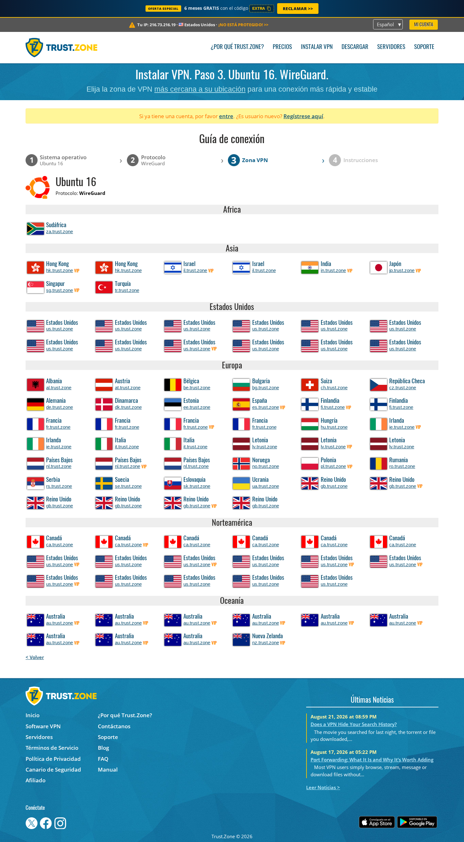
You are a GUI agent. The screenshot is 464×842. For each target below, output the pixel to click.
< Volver (35, 657)
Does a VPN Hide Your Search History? (354, 724)
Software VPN (43, 726)
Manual (108, 769)
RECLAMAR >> (298, 8)
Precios (282, 47)
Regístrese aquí (303, 116)
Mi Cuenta (423, 24)
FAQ (103, 758)
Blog (103, 747)
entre (226, 116)
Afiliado (35, 780)
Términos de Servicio (52, 747)
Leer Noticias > (323, 787)
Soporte (424, 47)
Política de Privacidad (53, 758)
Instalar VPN (317, 47)
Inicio (32, 715)
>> (243, 24)
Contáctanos (114, 726)
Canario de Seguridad (53, 769)
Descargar (355, 47)
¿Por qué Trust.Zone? (237, 47)
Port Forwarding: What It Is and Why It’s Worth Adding (372, 759)
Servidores (391, 47)
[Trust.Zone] (61, 47)
